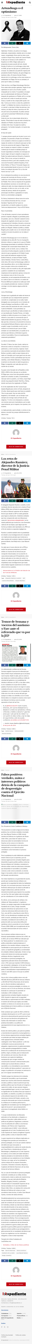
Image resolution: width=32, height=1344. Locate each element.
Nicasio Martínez (20, 580)
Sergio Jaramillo (6, 1255)
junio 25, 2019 (18, 639)
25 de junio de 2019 (9, 725)
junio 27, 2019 (18, 15)
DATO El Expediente (10, 454)
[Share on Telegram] (27, 43)
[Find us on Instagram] (7, 1327)
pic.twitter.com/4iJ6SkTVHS (20, 720)
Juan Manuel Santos (21, 1253)
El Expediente (7, 15)
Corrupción (4, 1315)
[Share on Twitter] (19, 43)
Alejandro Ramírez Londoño (13, 578)
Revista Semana (6, 733)
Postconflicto (21, 1315)
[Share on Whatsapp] (12, 43)
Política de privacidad (7, 1335)
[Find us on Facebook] (1, 1327)
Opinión (7, 770)
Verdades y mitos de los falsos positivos (16, 1245)
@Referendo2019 (11, 706)
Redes (19, 1318)
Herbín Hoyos (9, 731)
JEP (24, 578)
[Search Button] (30, 2)
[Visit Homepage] (16, 2)
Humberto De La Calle (8, 1253)
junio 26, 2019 (18, 473)
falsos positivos (21, 1250)
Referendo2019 (19, 731)
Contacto (3, 1336)
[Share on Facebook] (4, 43)
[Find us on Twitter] (4, 1327)
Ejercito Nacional (10, 1250)
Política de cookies (21, 1335)
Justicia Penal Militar (8, 580)
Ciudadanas (4, 1313)
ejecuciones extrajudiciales (15, 520)
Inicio (2, 454)
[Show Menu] (2, 2)
